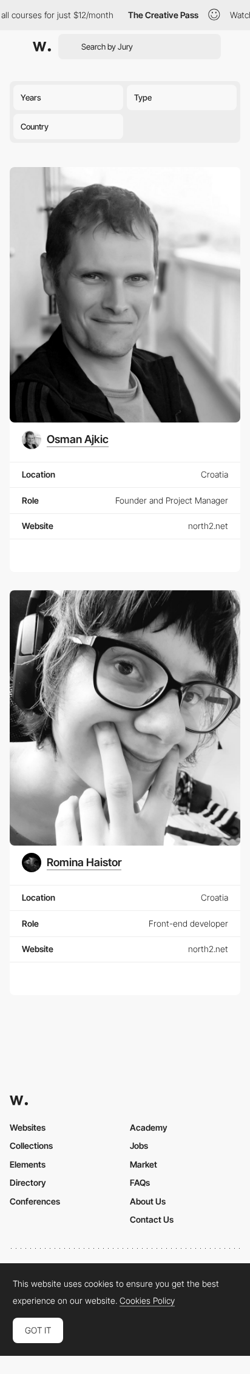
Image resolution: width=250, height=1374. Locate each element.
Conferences (35, 1201)
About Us (148, 1201)
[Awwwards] (42, 46)
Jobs (139, 1145)
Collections (31, 1145)
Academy (148, 1127)
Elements (28, 1164)
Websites (28, 1127)
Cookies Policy (147, 1301)
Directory (28, 1182)
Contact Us (152, 1219)
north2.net (208, 526)
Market (143, 1164)
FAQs (140, 1182)
